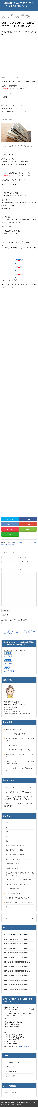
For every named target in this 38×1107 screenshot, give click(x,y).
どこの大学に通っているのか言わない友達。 (19, 769)
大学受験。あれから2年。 (14, 729)
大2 (7, 827)
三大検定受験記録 (24, 1046)
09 (24, 939)
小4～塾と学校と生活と (13, 889)
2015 (5, 980)
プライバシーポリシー (13, 1062)
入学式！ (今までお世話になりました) (19, 797)
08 (22, 944)
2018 (5, 966)
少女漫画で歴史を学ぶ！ (14, 863)
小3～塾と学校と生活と (13, 893)
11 (27, 939)
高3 (7, 832)
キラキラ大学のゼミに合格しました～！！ (20, 745)
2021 (5, 953)
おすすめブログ (11, 1071)
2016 (5, 975)
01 (8, 939)
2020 (5, 957)
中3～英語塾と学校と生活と (15, 845)
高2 (7, 836)
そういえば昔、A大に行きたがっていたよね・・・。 (19, 789)
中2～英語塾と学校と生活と (15, 850)
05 (16, 939)
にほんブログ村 (19, 263)
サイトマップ (10, 1076)
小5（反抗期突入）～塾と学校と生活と (18, 884)
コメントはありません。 (20, 542)
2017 (5, 971)
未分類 (8, 907)
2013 (5, 989)
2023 (5, 944)
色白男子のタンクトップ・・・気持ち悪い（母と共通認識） (20, 762)
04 (14, 939)
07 (20, 939)
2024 (5, 939)
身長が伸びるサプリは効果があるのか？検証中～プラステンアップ (20, 874)
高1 (7, 841)
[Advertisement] (19, 57)
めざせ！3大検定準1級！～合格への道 (18, 859)
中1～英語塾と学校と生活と (15, 854)
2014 (5, 984)
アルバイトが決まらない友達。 (16, 734)
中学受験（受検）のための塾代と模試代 (19, 902)
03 (12, 939)
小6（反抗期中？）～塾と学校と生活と (18, 879)
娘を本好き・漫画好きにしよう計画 (17, 898)
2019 (5, 962)
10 (26, 939)
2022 (5, 948)
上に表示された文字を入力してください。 (15, 620)
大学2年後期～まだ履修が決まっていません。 (19, 755)
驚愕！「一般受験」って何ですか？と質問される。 (20, 739)
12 (29, 939)
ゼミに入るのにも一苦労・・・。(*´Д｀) (19, 750)
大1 (7, 823)
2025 (5, 935)
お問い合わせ (10, 1067)
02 (10, 935)
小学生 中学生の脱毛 (12, 868)
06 (18, 948)
